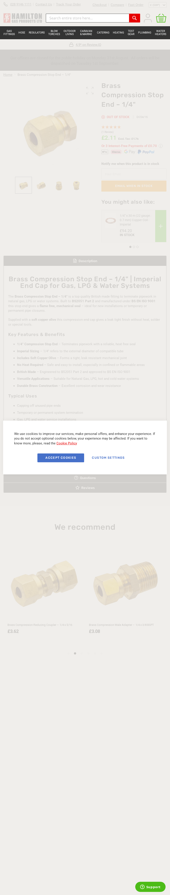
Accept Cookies (60, 458)
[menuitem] (9, 32)
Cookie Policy (66, 443)
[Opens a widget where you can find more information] (150, 887)
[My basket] (161, 18)
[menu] (85, 32)
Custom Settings (108, 458)
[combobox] (87, 18)
